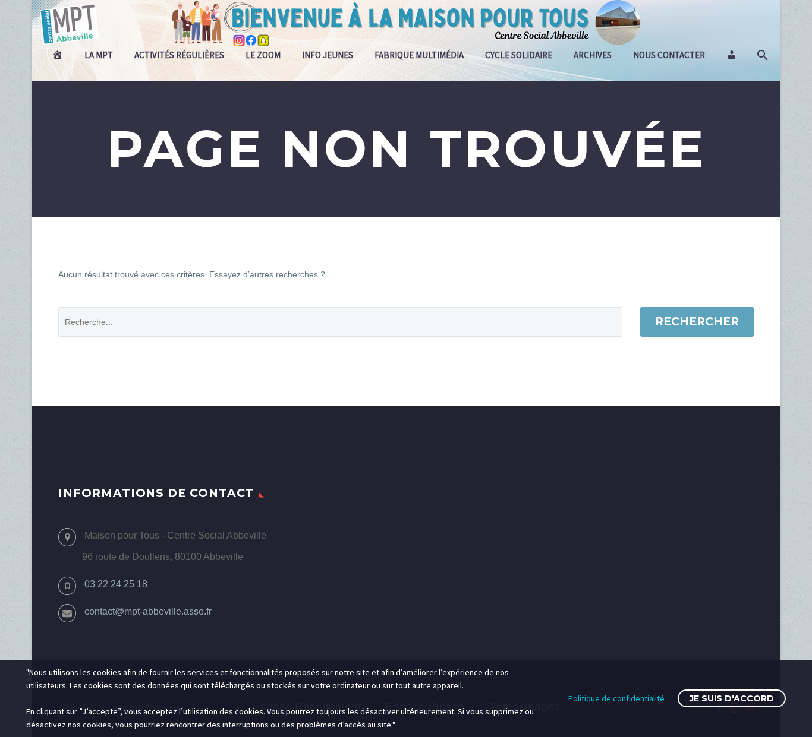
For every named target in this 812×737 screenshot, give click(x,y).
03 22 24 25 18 (115, 584)
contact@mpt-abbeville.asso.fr (148, 611)
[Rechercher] (761, 55)
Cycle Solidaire (518, 55)
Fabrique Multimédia (419, 55)
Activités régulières (179, 55)
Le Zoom (263, 55)
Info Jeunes (327, 55)
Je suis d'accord (732, 698)
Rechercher (697, 321)
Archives (593, 55)
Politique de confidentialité (616, 698)
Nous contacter (669, 55)
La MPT (98, 55)
